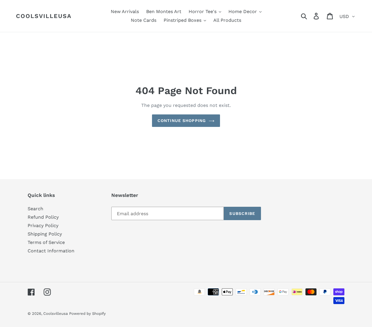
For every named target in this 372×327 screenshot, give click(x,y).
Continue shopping (182, 120)
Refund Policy (43, 217)
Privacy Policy (43, 225)
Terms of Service (46, 242)
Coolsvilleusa (43, 15)
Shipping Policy (45, 234)
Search (35, 208)
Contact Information (51, 251)
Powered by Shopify (87, 313)
